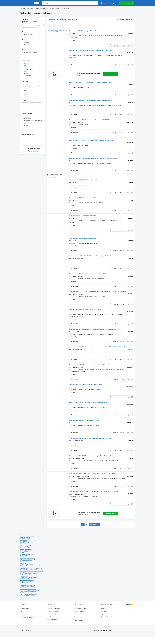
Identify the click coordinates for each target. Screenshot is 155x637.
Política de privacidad (52, 611)
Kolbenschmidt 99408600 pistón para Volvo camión (84, 420)
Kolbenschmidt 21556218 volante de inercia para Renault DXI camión (90, 274)
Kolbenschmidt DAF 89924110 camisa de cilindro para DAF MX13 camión (91, 140)
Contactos (23, 614)
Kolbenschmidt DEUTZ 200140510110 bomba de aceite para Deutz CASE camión (93, 491)
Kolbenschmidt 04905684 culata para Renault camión (85, 309)
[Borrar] (43, 24)
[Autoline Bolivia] (26, 3)
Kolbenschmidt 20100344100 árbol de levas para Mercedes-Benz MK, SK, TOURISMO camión (97, 347)
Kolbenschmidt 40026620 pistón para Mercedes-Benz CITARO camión (90, 82)
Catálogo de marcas (52, 619)
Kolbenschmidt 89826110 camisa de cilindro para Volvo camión (88, 402)
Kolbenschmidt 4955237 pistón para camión (82, 215)
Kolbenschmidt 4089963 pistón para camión (82, 238)
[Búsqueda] (44, 3)
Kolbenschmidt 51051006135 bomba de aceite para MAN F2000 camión (90, 50)
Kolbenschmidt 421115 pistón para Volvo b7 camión (85, 31)
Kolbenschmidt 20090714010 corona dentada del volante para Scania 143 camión (94, 473)
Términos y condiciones (53, 608)
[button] (128, 45)
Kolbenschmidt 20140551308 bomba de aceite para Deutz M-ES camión (90, 438)
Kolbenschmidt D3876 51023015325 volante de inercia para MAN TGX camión (92, 256)
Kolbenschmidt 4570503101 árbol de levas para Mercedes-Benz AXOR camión (92, 329)
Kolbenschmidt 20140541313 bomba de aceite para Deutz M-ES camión (90, 456)
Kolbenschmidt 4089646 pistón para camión (82, 198)
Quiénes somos (25, 608)
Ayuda (22, 611)
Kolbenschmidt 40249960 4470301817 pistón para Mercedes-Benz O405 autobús (93, 158)
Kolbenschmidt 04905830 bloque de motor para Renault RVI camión (89, 365)
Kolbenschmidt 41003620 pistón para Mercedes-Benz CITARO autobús (90, 100)
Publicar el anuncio (111, 74)
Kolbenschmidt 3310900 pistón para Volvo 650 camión (85, 384)
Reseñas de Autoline (52, 616)
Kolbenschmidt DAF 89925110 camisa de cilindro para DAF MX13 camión (91, 120)
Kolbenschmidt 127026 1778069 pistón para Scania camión (87, 180)
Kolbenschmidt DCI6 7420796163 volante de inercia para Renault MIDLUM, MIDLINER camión (97, 291)
